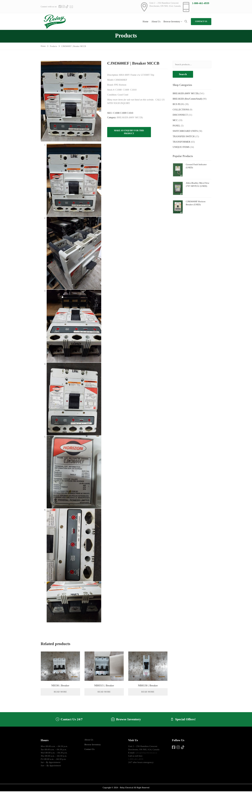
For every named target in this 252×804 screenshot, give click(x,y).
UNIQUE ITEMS (181, 147)
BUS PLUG (178, 104)
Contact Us (89, 749)
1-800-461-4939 (200, 3)
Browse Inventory (92, 744)
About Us (88, 740)
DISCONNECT (180, 115)
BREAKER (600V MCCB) (130, 117)
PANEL (176, 125)
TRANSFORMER (181, 142)
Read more (60, 692)
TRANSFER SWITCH (184, 136)
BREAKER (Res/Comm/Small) (187, 99)
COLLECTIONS (181, 109)
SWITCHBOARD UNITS (185, 131)
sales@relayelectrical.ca (146, 753)
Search (183, 74)
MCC (175, 120)
